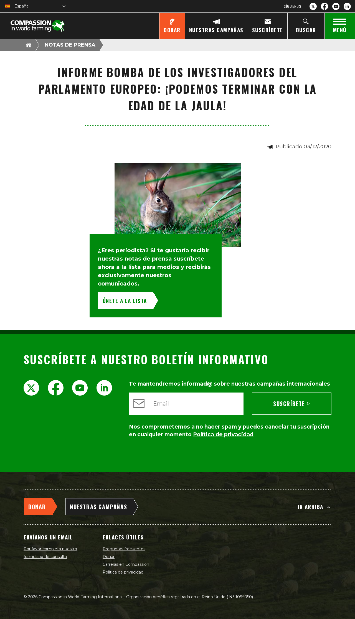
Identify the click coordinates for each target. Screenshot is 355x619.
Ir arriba (310, 506)
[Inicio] (28, 45)
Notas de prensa (70, 45)
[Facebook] (324, 6)
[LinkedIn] (347, 6)
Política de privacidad (123, 572)
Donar (109, 556)
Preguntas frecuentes (124, 548)
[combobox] (15, 6)
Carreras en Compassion (126, 564)
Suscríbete (289, 403)
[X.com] (313, 6)
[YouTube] (335, 6)
